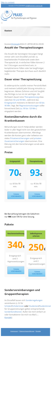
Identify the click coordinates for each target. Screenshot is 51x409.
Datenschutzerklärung (26, 331)
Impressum (14, 331)
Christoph (15, 44)
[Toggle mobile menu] (2, 23)
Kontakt (8, 317)
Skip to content (7, 2)
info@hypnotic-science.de (34, 6)
